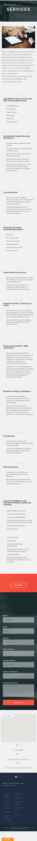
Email (5, 627)
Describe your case (10, 683)
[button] (35, 3)
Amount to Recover (10, 672)
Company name (9, 660)
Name (5, 616)
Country (6, 638)
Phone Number (9, 649)
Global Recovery (13, 5)
